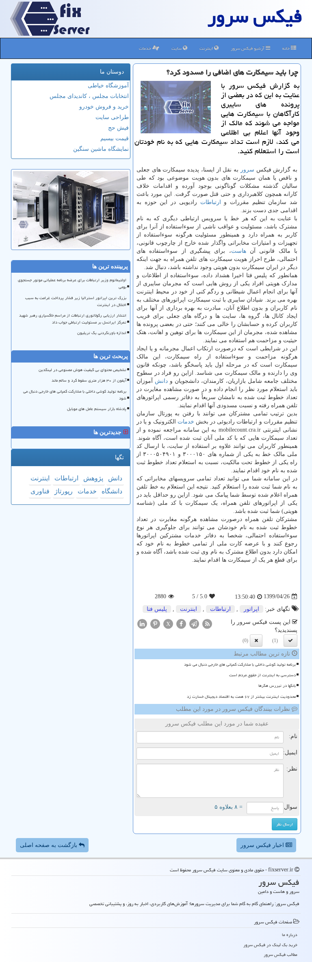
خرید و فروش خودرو (104, 107)
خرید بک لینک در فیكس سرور (270, 944)
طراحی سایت (112, 117)
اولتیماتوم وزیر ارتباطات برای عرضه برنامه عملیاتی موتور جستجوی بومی (72, 283)
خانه (286, 48)
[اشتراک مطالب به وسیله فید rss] (207, 623)
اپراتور (251, 609)
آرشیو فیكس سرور (248, 48)
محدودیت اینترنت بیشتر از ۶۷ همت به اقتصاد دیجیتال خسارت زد (241, 697)
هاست (238, 251)
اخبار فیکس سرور (263, 845)
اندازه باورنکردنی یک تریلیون (101, 333)
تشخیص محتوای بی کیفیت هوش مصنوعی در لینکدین (82, 370)
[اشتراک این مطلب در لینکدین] (142, 623)
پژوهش (93, 478)
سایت (177, 48)
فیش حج (118, 128)
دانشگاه (112, 491)
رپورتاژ (63, 491)
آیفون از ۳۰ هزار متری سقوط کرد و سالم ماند (89, 380)
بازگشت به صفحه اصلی (49, 845)
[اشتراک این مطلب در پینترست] (155, 623)
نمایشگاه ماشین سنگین (101, 149)
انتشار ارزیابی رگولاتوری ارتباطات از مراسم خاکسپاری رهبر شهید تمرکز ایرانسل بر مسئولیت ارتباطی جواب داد (72, 318)
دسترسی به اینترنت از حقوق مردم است (262, 675)
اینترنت (206, 48)
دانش (161, 381)
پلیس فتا (157, 609)
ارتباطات (210, 202)
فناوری (40, 491)
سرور (247, 170)
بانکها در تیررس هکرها (277, 686)
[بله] (290, 640)
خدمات (145, 48)
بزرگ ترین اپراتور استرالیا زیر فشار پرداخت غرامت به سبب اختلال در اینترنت (75, 301)
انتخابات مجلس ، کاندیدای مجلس (89, 96)
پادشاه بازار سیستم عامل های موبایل (96, 409)
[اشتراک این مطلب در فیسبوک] (181, 623)
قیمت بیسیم (114, 138)
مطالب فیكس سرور (280, 954)
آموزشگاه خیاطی (108, 86)
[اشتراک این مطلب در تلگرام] (194, 623)
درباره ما (289, 934)
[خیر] (256, 640)
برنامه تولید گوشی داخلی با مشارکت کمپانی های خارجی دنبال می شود (240, 664)
